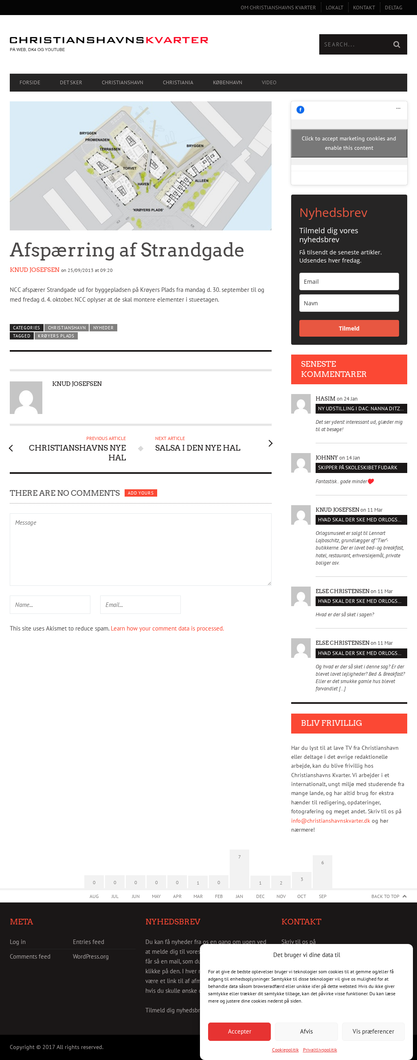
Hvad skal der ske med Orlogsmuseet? (362, 519)
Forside (30, 82)
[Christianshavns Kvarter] (109, 44)
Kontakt (364, 7)
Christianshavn (122, 82)
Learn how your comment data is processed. (167, 628)
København (227, 82)
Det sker (71, 82)
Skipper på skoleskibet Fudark (357, 467)
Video (269, 82)
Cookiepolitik (285, 1050)
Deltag (393, 7)
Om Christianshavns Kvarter (278, 7)
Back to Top (385, 896)
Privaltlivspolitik (320, 1050)
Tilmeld (349, 328)
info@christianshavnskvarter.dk (330, 820)
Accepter (239, 1031)
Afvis (306, 1031)
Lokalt (334, 7)
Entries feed (88, 942)
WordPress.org (91, 956)
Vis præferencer (373, 1031)
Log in (18, 942)
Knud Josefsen (34, 270)
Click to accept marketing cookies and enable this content (349, 143)
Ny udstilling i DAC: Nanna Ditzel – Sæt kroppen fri (362, 408)
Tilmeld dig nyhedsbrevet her (183, 1010)
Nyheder (103, 328)
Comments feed (30, 956)
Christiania (178, 82)
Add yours (141, 493)
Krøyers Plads (56, 336)
